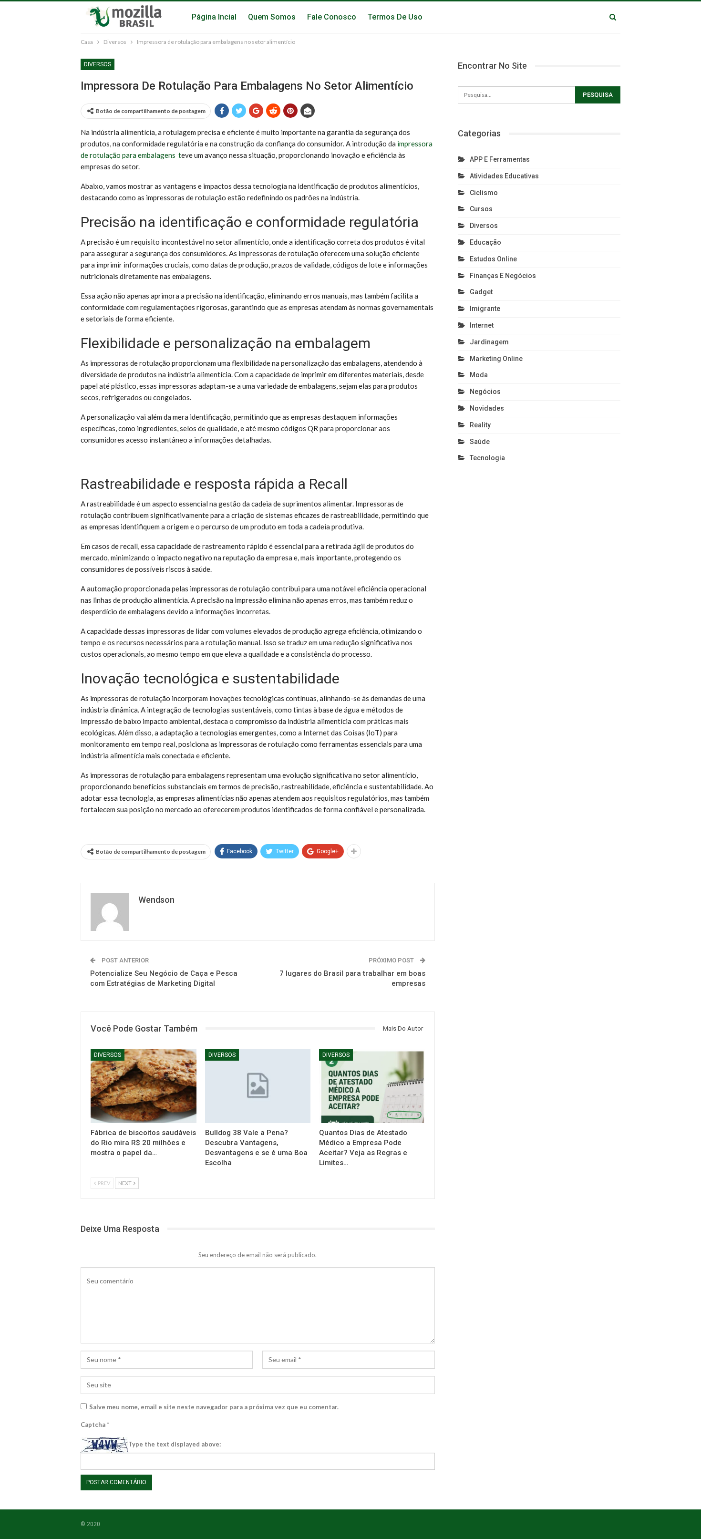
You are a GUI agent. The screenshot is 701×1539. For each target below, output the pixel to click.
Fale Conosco (331, 16)
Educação (485, 242)
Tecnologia (487, 458)
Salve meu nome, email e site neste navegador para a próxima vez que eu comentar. (214, 1407)
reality (480, 425)
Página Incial (214, 16)
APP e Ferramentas (500, 159)
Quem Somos (272, 16)
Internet (482, 325)
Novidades (487, 408)
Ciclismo (484, 192)
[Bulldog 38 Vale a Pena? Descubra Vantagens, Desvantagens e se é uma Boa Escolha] (258, 1086)
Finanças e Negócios (503, 275)
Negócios (485, 391)
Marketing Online (496, 358)
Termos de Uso (395, 16)
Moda (479, 375)
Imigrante (485, 308)
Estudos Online (493, 259)
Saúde (480, 441)
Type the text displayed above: (174, 1444)
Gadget (481, 292)
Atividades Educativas (504, 176)
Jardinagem (489, 342)
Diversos (97, 64)
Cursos (481, 209)
